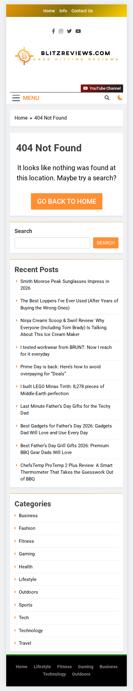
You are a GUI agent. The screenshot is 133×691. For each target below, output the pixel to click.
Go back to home (66, 201)
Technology (31, 630)
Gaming (27, 554)
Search (23, 231)
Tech (24, 617)
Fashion (27, 528)
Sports (25, 605)
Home (49, 10)
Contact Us (82, 10)
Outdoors (28, 592)
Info (63, 10)
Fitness (26, 541)
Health (25, 567)
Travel (25, 643)
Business (28, 515)
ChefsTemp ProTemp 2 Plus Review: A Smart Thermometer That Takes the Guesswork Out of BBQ (66, 472)
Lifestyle (27, 579)
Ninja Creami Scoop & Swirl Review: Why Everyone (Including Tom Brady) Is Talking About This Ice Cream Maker (63, 327)
